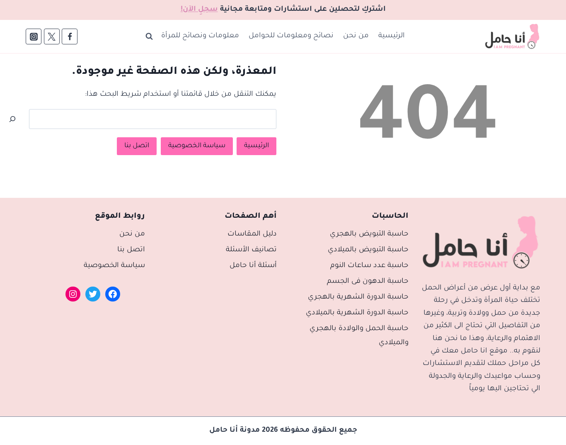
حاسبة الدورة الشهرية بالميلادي (357, 313)
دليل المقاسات (252, 234)
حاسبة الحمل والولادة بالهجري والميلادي (359, 336)
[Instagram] (33, 36)
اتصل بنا (136, 146)
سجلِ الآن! (199, 10)
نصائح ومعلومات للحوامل (291, 36)
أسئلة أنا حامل (253, 266)
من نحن (356, 36)
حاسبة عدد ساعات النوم (369, 266)
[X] (52, 36)
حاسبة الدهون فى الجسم (368, 282)
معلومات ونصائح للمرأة (200, 36)
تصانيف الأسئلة (251, 250)
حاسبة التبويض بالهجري (369, 234)
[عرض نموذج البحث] (149, 36)
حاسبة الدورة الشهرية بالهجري (358, 298)
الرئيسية (391, 36)
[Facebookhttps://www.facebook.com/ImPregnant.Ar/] (69, 36)
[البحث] (12, 119)
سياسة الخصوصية (196, 146)
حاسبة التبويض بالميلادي (368, 250)
